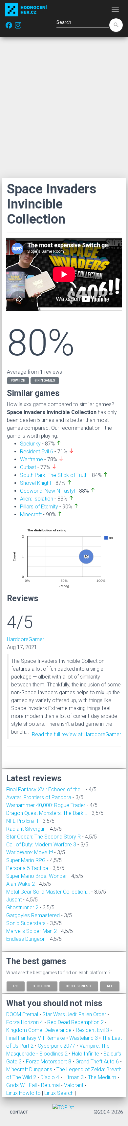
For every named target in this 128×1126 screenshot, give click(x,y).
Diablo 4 (50, 1077)
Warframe (31, 459)
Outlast (28, 467)
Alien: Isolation (36, 499)
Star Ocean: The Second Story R (43, 837)
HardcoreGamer (25, 639)
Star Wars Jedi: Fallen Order (74, 1014)
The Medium (102, 1077)
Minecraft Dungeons (29, 1069)
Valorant (74, 1085)
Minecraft (31, 514)
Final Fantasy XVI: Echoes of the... (45, 789)
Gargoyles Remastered (33, 915)
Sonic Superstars (26, 923)
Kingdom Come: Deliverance (39, 1030)
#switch (18, 380)
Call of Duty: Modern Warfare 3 (41, 844)
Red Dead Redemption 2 (76, 1022)
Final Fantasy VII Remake (36, 1038)
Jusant (14, 900)
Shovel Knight (35, 483)
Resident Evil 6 (36, 451)
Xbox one (42, 986)
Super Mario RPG (26, 860)
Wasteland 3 (84, 1038)
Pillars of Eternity (39, 507)
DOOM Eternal (22, 1014)
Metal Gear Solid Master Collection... (48, 892)
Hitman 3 (74, 1077)
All (110, 986)
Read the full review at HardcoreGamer (76, 734)
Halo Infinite (86, 1054)
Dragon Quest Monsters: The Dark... (46, 813)
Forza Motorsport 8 (49, 1061)
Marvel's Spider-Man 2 (31, 931)
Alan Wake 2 (20, 884)
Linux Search (59, 1093)
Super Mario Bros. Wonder (36, 876)
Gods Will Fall (22, 1085)
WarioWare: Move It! (29, 852)
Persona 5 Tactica (27, 868)
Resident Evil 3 (93, 1030)
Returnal (51, 1085)
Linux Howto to (23, 1093)
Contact (19, 1112)
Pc (15, 986)
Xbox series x (79, 986)
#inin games (44, 380)
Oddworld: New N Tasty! (47, 491)
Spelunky (30, 444)
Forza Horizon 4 (25, 1022)
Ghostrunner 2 (22, 907)
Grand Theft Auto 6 (97, 1061)
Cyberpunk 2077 (57, 1046)
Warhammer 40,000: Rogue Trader (45, 805)
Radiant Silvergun (26, 829)
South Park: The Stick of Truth (54, 475)
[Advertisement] (64, 107)
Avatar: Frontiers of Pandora (38, 797)
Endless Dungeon (26, 939)
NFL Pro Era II (22, 821)
